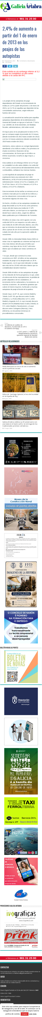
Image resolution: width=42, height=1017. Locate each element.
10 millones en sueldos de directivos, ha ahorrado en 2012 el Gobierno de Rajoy (16, 326)
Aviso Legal (4, 996)
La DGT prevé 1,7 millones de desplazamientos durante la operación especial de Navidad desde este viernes (27, 333)
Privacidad (11, 996)
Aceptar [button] (24, 1014)
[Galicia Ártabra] (21, 6)
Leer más (33, 1014)
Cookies (17, 996)
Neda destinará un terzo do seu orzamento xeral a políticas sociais (19, 367)
